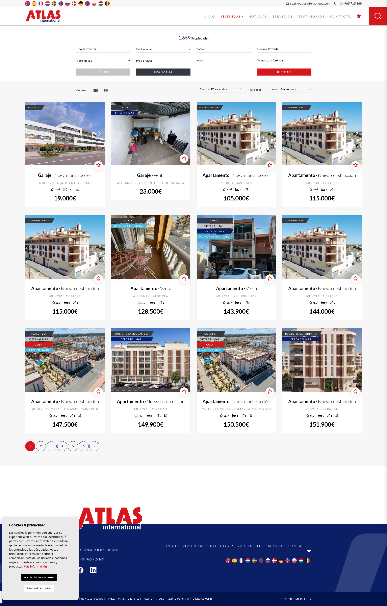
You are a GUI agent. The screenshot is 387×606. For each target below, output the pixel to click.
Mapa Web (203, 599)
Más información (35, 566)
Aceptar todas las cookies (39, 577)
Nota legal (140, 599)
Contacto (340, 16)
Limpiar (103, 72)
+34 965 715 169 (350, 3)
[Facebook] (82, 571)
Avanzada (163, 72)
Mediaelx (303, 599)
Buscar (284, 72)
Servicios (283, 16)
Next (100, 133)
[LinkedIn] (95, 571)
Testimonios (311, 16)
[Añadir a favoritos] (98, 165)
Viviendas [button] (231, 16)
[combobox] (103, 49)
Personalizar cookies (39, 588)
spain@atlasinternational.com (310, 3)
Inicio (208, 16)
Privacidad (164, 599)
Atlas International (45, 16)
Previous (30, 133)
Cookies (184, 599)
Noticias (258, 16)
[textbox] (103, 49)
